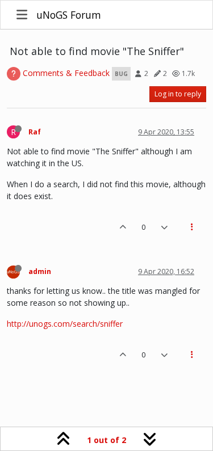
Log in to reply (177, 94)
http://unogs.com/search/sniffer (65, 323)
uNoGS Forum (68, 15)
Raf (34, 132)
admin (39, 271)
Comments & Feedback (66, 73)
